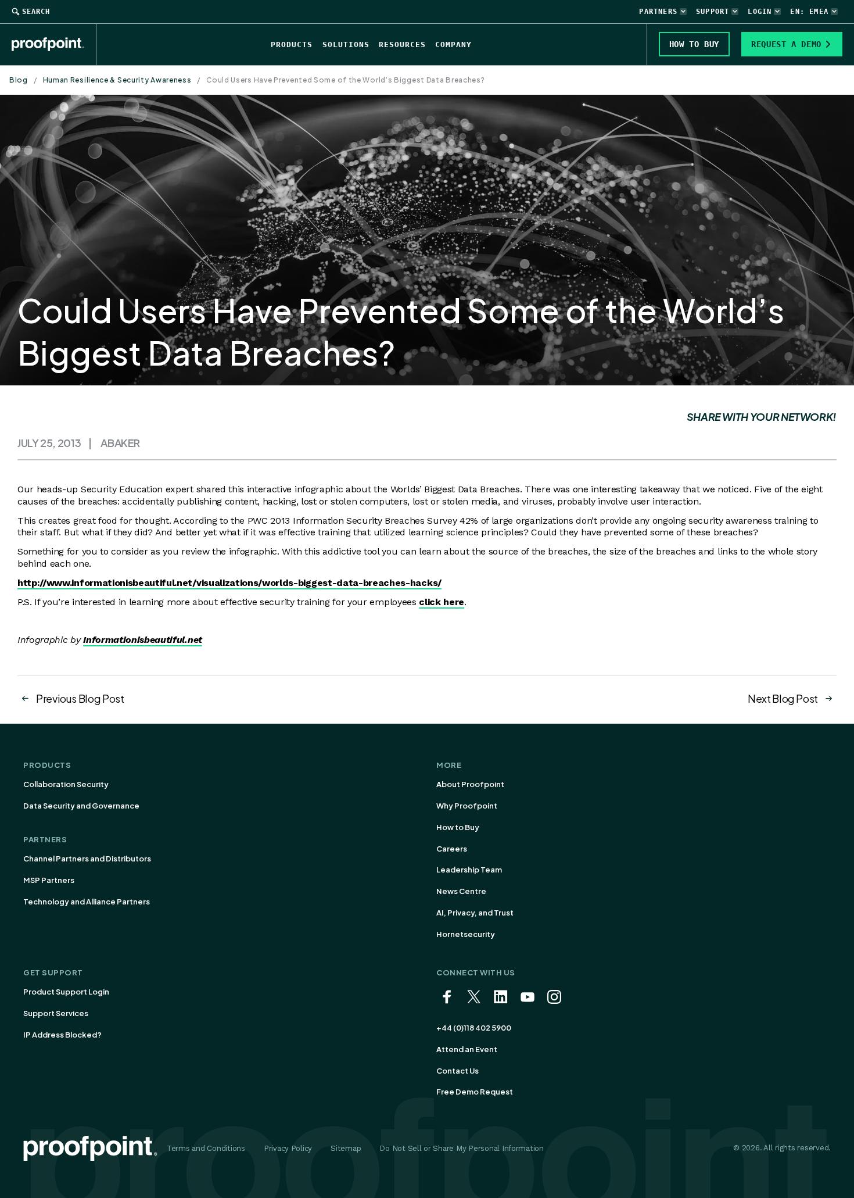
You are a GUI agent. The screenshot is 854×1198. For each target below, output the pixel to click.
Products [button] (292, 44)
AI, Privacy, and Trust (475, 912)
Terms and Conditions (206, 1148)
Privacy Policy (288, 1148)
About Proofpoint (470, 784)
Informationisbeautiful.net (142, 639)
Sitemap (346, 1148)
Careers (451, 848)
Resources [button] (402, 44)
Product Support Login (66, 991)
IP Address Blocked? (62, 1034)
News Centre (461, 891)
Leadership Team (469, 869)
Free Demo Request (474, 1091)
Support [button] (712, 12)
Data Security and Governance (81, 805)
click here (441, 601)
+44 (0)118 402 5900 (473, 1027)
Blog (18, 80)
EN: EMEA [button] (809, 12)
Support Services (55, 1013)
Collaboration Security (66, 784)
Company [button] (453, 44)
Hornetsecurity (465, 934)
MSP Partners (48, 880)
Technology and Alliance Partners (86, 901)
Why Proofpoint (466, 805)
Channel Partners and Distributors (87, 858)
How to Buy (457, 827)
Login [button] (760, 12)
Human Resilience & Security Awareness (117, 80)
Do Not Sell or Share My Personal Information (461, 1148)
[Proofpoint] (54, 44)
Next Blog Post (783, 698)
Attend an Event (466, 1049)
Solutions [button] (345, 44)
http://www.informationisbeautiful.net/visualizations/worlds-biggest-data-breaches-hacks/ (229, 582)
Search (36, 12)
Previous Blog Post (80, 698)
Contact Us (457, 1070)
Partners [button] (658, 12)
